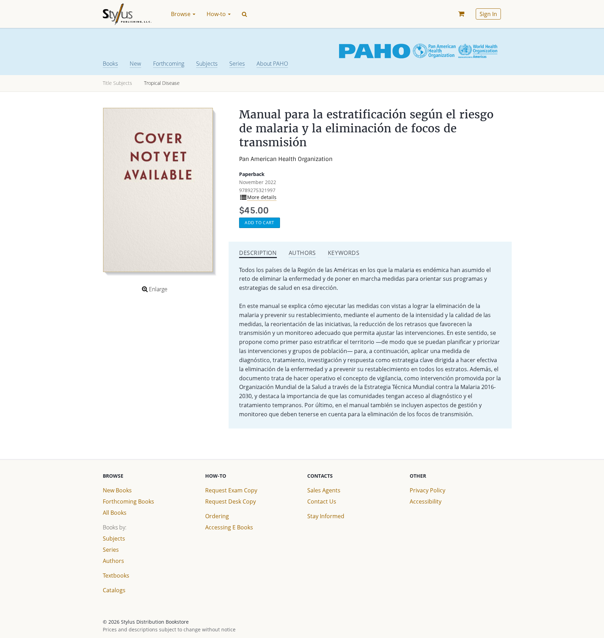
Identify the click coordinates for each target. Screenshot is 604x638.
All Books (115, 512)
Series (237, 63)
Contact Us (321, 501)
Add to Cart (259, 223)
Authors (113, 561)
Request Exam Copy (231, 490)
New (135, 63)
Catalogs (114, 590)
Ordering (217, 516)
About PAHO (272, 63)
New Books (117, 490)
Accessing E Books (229, 527)
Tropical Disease (162, 83)
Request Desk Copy (230, 501)
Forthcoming (168, 63)
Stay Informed (325, 516)
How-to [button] (217, 14)
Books (110, 63)
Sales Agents (323, 490)
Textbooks (116, 575)
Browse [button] (181, 14)
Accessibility (425, 501)
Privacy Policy (427, 490)
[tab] (257, 254)
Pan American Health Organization (285, 159)
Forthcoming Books (128, 501)
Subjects (206, 63)
